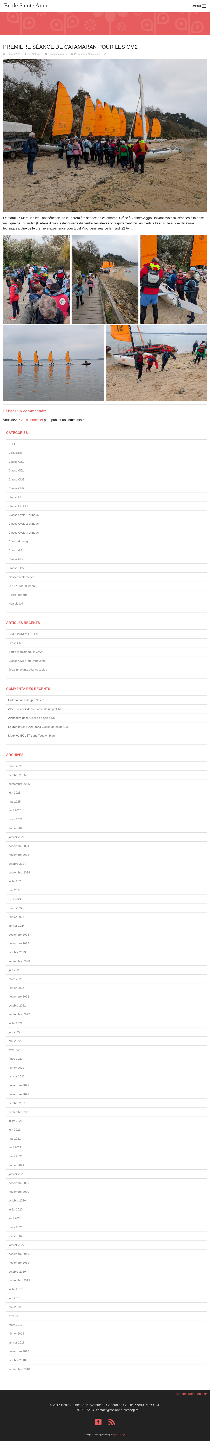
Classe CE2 (16, 470)
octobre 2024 (17, 863)
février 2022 (16, 1067)
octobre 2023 (17, 952)
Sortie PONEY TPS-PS (23, 634)
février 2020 (16, 1236)
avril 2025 (15, 810)
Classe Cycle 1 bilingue (24, 514)
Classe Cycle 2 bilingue (24, 523)
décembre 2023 (19, 934)
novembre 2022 (19, 996)
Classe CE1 (16, 461)
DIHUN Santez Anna (22, 585)
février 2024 (16, 916)
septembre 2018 (19, 1369)
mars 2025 (16, 819)
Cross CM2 (16, 643)
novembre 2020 (19, 1191)
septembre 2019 (19, 1280)
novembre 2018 (19, 1351)
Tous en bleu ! (47, 735)
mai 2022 (15, 1040)
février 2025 (16, 828)
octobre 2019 (17, 1271)
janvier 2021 (17, 1174)
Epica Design (119, 1434)
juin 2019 (15, 1298)
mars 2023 (16, 979)
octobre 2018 (17, 1360)
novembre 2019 (19, 1262)
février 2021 (16, 1165)
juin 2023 (15, 970)
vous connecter (32, 420)
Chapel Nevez (35, 700)
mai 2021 (15, 1138)
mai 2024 (15, 890)
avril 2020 (15, 1218)
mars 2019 (16, 1324)
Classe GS (15, 550)
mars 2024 (16, 908)
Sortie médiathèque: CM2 (25, 651)
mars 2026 (16, 766)
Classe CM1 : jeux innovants (27, 660)
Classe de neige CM (47, 709)
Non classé (94, 54)
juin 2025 (15, 792)
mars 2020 (16, 1227)
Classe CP (15, 497)
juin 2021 (15, 1129)
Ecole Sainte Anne (26, 5)
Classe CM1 (16, 479)
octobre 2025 (17, 775)
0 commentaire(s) (57, 54)
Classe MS (16, 559)
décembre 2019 (19, 1253)
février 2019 (16, 1333)
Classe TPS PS (18, 568)
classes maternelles (21, 577)
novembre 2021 (19, 1094)
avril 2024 (15, 899)
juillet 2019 (16, 1289)
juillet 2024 (16, 881)
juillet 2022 (16, 1023)
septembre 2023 (19, 961)
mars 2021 (16, 1156)
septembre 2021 (19, 1112)
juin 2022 (15, 1032)
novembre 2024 (19, 854)
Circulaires (15, 452)
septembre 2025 (19, 783)
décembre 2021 (19, 1085)
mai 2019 (15, 1307)
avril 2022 (15, 1049)
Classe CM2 (16, 488)
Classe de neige (19, 541)
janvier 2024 (17, 925)
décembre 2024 (19, 846)
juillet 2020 (16, 1209)
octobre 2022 (17, 1005)
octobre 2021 (17, 1103)
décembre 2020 (19, 1183)
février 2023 (16, 987)
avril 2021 (15, 1147)
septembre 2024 (19, 872)
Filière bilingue (18, 594)
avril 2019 (15, 1316)
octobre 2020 (17, 1200)
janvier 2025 (17, 837)
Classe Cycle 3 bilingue (24, 532)
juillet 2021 (16, 1120)
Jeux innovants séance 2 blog (28, 669)
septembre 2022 (19, 1014)
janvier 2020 (17, 1244)
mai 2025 (15, 801)
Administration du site (191, 1394)
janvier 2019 (17, 1342)
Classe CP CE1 (19, 506)
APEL (12, 444)
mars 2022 (16, 1058)
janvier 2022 (17, 1076)
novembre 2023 (19, 943)
